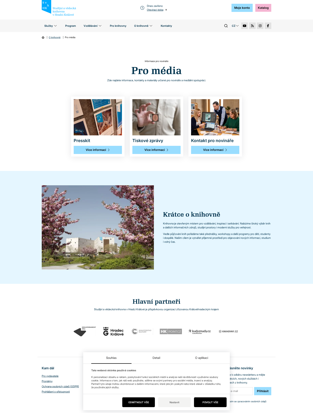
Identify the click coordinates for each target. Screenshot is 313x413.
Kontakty (166, 25)
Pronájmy (47, 381)
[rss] (252, 26)
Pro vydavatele (50, 376)
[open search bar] (226, 26)
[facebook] (268, 26)
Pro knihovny (118, 25)
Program (70, 25)
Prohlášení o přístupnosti (56, 391)
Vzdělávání (90, 25)
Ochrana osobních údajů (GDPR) (60, 386)
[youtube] (244, 26)
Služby (48, 25)
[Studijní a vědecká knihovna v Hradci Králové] (59, 8)
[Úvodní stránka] (43, 37)
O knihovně (141, 25)
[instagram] (260, 26)
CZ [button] (233, 25)
